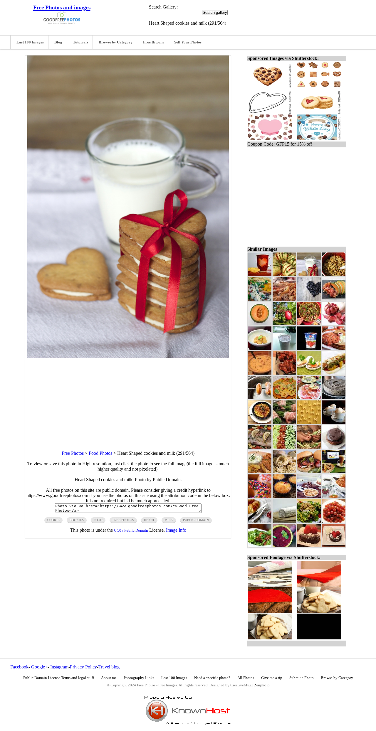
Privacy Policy (83, 666)
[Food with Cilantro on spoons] (309, 372)
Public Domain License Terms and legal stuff (58, 678)
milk (168, 520)
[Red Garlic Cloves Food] (333, 323)
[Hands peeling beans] (309, 446)
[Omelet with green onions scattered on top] (259, 299)
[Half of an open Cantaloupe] (259, 323)
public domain (196, 520)
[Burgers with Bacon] (309, 471)
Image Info (176, 530)
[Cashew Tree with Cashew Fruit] (284, 323)
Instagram (59, 666)
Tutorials (80, 42)
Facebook (19, 666)
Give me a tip (271, 678)
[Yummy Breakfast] (333, 348)
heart (149, 520)
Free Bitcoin (153, 42)
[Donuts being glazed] (259, 397)
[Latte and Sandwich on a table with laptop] (333, 471)
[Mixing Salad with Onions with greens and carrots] (309, 323)
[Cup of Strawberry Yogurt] (309, 348)
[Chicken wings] (284, 372)
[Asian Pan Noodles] (259, 422)
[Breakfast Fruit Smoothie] (284, 348)
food (98, 520)
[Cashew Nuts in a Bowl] (309, 496)
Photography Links (139, 678)
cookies (77, 520)
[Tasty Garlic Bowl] (259, 348)
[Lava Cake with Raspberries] (309, 545)
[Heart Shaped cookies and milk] (309, 274)
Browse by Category (115, 42)
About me (109, 678)
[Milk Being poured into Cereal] (333, 274)
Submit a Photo (301, 678)
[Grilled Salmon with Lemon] (259, 446)
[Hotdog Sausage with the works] (333, 372)
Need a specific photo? (212, 678)
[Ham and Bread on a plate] (309, 397)
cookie (53, 520)
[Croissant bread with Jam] (259, 520)
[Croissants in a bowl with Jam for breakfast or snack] (333, 496)
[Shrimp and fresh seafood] (284, 299)
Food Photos (100, 453)
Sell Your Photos (188, 42)
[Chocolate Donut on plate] (333, 446)
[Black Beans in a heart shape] (309, 299)
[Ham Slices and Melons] (333, 299)
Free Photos (73, 453)
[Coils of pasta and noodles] (284, 471)
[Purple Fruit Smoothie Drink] (284, 545)
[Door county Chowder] (259, 372)
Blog (58, 42)
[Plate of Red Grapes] (333, 520)
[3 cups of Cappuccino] (333, 422)
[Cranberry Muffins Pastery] (284, 496)
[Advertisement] (128, 399)
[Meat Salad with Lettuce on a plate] (309, 520)
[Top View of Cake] (333, 545)
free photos (123, 520)
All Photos (245, 678)
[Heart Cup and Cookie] (259, 274)
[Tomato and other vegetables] (284, 446)
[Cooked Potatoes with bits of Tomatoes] (284, 274)
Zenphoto (262, 685)
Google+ (39, 666)
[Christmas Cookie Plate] (284, 397)
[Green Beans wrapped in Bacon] (284, 422)
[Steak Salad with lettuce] (259, 545)
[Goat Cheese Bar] (284, 520)
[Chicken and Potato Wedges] (259, 471)
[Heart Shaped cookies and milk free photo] (128, 356)
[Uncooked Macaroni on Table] (309, 422)
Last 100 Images (30, 42)
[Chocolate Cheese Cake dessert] (333, 397)
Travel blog (109, 666)
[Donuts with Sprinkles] (259, 496)
